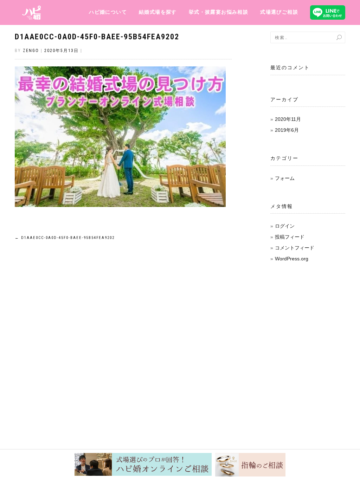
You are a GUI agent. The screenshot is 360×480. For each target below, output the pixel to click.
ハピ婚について (108, 12)
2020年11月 (288, 119)
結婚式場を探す (158, 12)
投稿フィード (289, 237)
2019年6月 (287, 130)
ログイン (285, 226)
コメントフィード (294, 248)
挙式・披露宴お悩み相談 (218, 12)
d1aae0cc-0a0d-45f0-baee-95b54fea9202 (97, 36)
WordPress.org (291, 258)
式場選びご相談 (279, 12)
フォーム (285, 178)
